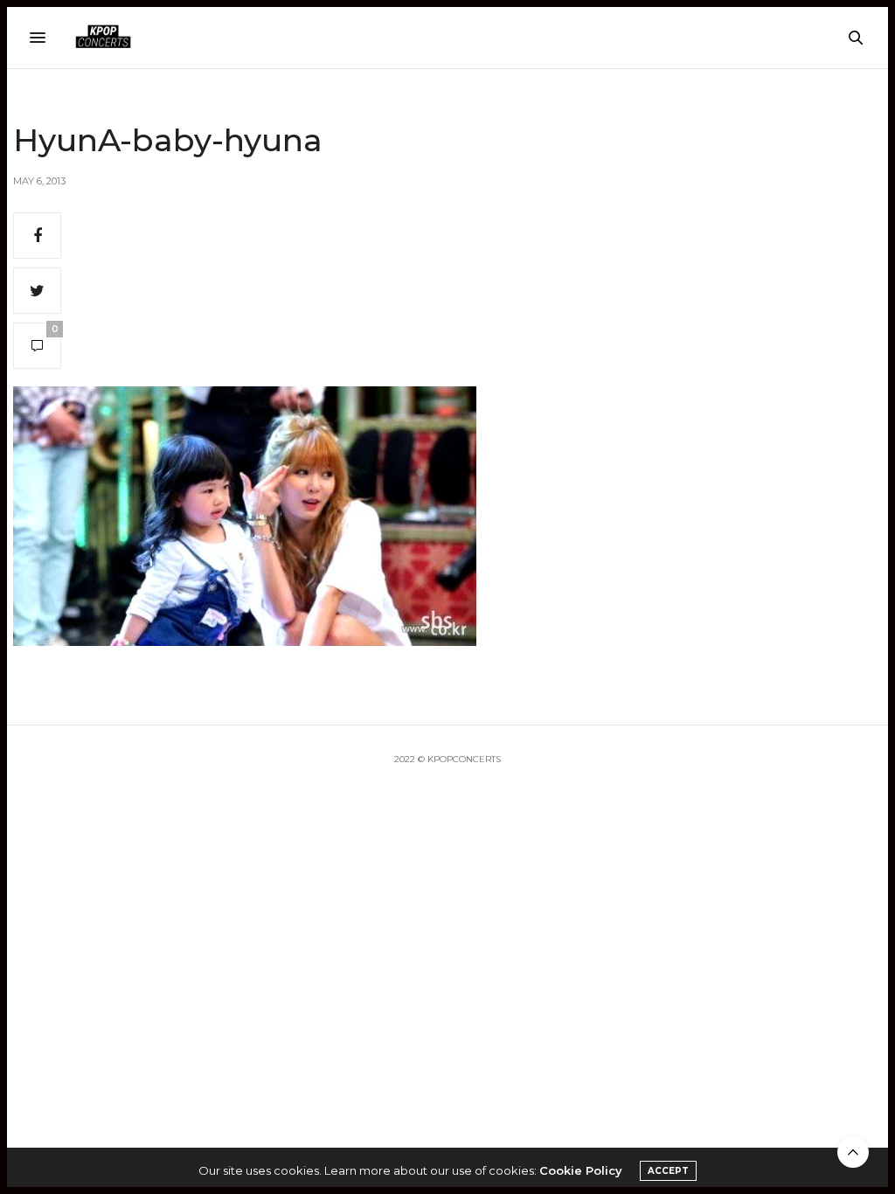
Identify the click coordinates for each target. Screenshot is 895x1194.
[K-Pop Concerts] (103, 37)
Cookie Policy (580, 1170)
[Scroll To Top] (853, 1152)
